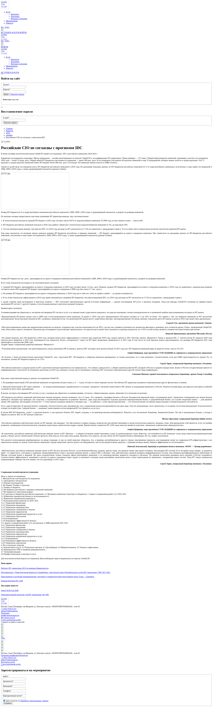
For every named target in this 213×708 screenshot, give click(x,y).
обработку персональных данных (34, 701)
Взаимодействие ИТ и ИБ (12, 581)
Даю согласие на (26, 701)
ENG (7, 27)
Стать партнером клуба (11, 620)
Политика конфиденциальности (10, 614)
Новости (9, 23)
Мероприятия (11, 21)
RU (2, 27)
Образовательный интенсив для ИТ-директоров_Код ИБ (25, 595)
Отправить (8, 703)
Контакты (15, 14)
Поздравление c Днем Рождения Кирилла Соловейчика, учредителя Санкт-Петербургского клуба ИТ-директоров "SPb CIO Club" (55, 572)
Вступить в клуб (8, 618)
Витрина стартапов (19, 19)
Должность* (8, 681)
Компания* (7, 686)
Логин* (6, 85)
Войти (6, 94)
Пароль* (6, 89)
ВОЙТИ (23, 32)
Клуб (8, 12)
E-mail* (6, 118)
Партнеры (15, 16)
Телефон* (7, 691)
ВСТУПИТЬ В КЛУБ (10, 32)
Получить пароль (10, 123)
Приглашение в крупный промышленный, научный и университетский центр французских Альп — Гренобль (47, 577)
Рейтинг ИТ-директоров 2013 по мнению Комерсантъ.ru (25, 568)
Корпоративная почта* (12, 696)
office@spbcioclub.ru (9, 611)
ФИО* (6, 676)
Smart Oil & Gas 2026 (9, 590)
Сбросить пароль (17, 94)
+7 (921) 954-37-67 (8, 609)
